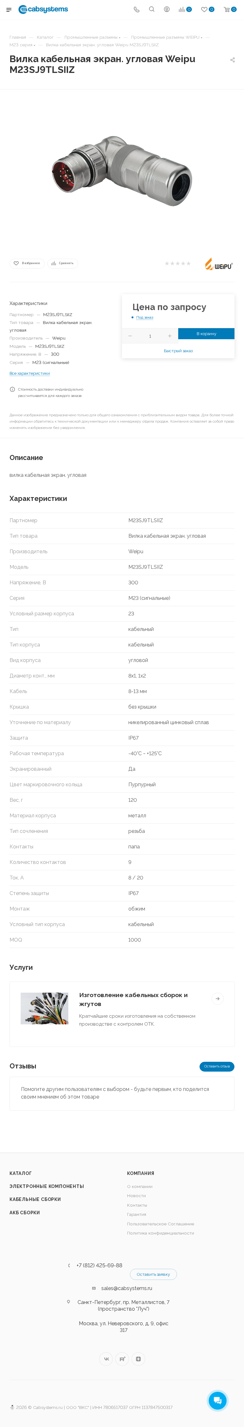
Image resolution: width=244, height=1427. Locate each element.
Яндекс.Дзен (138, 1359)
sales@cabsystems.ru (126, 1288)
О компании (139, 1186)
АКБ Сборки (25, 1212)
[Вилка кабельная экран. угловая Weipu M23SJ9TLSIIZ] (122, 171)
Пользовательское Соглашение (160, 1223)
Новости (136, 1195)
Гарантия (136, 1214)
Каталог (21, 1173)
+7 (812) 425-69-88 (99, 1265)
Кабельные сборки (35, 1199)
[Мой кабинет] (167, 10)
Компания (140, 1173)
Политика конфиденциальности (160, 1233)
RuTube (122, 1359)
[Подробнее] (218, 999)
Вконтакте (106, 1359)
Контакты (137, 1205)
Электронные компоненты (47, 1186)
